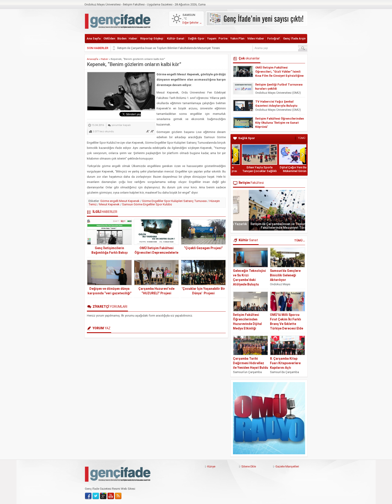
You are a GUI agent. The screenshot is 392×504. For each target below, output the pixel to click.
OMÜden (109, 38)
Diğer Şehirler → (192, 22)
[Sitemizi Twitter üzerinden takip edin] (95, 496)
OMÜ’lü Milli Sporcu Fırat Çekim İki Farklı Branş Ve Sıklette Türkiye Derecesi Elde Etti (286, 324)
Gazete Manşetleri (287, 466)
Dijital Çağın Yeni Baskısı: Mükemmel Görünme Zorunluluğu (288, 171)
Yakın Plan (237, 38)
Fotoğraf (273, 38)
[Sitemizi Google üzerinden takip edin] (103, 496)
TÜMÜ (301, 138)
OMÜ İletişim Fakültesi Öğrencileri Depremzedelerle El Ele (156, 252)
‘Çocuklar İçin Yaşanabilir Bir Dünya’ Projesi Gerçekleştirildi (203, 293)
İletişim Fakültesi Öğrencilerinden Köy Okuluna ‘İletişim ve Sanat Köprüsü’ (279, 122)
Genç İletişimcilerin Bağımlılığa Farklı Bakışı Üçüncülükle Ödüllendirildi (110, 252)
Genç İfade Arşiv (294, 38)
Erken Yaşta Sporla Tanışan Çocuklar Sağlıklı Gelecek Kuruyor (250, 171)
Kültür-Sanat (175, 38)
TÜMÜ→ (299, 240)
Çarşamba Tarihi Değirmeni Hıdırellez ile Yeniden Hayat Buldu (250, 363)
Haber (133, 38)
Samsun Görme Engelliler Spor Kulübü (147, 204)
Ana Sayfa (93, 38)
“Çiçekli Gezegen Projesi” (203, 248)
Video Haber (255, 38)
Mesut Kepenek (109, 204)
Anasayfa (92, 59)
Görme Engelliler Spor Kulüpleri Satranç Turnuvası (174, 201)
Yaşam (211, 38)
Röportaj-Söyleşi (151, 38)
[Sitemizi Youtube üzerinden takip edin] (110, 496)
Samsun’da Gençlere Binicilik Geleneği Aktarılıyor (285, 275)
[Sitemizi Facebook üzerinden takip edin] (88, 496)
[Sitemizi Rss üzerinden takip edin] (118, 496)
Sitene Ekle (248, 466)
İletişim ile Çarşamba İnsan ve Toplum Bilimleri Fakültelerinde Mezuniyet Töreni (168, 48)
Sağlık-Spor (196, 38)
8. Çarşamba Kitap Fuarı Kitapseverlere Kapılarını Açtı (285, 363)
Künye (211, 466)
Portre (223, 38)
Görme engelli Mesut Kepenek (120, 201)
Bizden (121, 38)
